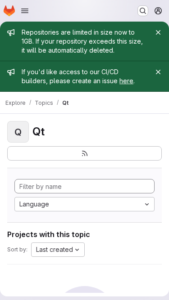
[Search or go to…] (142, 10)
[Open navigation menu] (25, 11)
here (126, 81)
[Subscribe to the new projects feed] (84, 153)
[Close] (158, 32)
